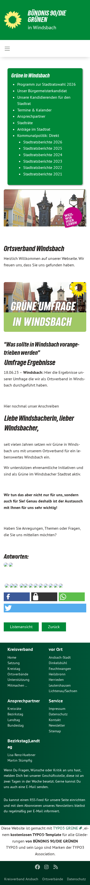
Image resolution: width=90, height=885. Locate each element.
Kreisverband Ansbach (21, 879)
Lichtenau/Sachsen (63, 691)
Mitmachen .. (17, 685)
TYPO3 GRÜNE (65, 828)
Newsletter (57, 725)
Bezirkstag (15, 714)
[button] (17, 596)
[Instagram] (47, 867)
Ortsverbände (52, 879)
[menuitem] (21, 879)
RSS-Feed (37, 800)
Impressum (57, 708)
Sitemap (55, 731)
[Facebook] (37, 867)
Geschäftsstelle (53, 775)
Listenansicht (21, 626)
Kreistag (14, 668)
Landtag (14, 720)
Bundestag (16, 725)
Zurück (54, 626)
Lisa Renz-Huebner (22, 755)
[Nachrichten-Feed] (55, 867)
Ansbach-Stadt (60, 657)
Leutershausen (60, 685)
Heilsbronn (57, 674)
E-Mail (31, 787)
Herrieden (56, 679)
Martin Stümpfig (20, 760)
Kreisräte (14, 708)
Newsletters (65, 805)
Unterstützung (19, 679)
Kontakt (55, 720)
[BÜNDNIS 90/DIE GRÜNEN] (13, 20)
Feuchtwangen (60, 668)
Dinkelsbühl (58, 663)
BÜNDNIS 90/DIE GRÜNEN (47, 16)
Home (12, 657)
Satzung (14, 663)
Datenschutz (76, 879)
